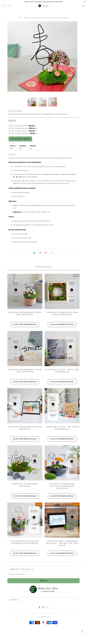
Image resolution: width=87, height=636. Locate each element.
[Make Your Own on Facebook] (39, 608)
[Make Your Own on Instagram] (43, 608)
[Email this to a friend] (52, 253)
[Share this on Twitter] (34, 253)
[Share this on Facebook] (40, 253)
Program (22, 146)
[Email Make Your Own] (47, 608)
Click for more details (25, 324)
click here (17, 212)
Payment (33, 146)
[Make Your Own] (43, 5)
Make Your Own (46, 617)
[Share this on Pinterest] (46, 253)
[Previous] (11, 59)
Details (13, 146)
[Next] (73, 59)
